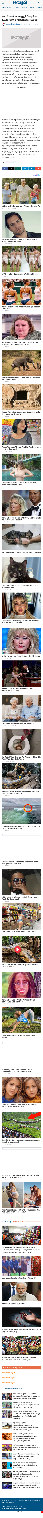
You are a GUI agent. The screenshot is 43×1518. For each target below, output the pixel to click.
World (39, 8)
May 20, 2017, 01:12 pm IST (31, 24)
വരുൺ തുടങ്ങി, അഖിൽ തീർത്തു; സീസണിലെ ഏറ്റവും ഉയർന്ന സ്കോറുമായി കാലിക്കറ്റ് (26, 1456)
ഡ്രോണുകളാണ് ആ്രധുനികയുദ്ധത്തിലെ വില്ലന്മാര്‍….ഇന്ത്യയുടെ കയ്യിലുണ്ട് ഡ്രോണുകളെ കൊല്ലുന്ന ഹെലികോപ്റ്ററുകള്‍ (25, 1427)
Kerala (24, 8)
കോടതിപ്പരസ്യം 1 (8, 1373)
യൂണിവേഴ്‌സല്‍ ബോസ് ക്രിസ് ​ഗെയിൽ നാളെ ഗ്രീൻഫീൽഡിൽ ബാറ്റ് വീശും (25, 1465)
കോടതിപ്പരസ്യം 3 (8, 1382)
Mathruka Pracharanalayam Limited (13, 1506)
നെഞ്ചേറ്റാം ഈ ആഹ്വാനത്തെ (13, 1303)
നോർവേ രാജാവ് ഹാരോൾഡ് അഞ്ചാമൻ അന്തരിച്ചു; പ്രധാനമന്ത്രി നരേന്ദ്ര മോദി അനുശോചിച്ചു (26, 1396)
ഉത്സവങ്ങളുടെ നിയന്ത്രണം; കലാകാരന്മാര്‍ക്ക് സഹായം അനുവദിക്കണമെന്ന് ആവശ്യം (19, 1358)
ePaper (16, 8)
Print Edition (10, 162)
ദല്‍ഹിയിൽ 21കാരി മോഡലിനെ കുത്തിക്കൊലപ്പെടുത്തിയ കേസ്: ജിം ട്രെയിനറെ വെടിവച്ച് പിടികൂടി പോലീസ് (27, 1415)
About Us (4, 1500)
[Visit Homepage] (20, 3)
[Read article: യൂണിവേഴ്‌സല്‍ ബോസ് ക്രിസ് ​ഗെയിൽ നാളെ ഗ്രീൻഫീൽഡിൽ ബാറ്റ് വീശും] (7, 1465)
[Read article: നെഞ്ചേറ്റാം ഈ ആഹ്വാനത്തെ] (21, 1291)
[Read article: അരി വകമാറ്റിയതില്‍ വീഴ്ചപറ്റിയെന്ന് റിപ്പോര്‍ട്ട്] (21, 1266)
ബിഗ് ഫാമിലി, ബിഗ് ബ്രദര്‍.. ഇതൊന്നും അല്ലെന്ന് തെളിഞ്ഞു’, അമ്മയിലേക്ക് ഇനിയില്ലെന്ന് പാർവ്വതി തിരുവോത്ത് (25, 1437)
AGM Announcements (8, 1503)
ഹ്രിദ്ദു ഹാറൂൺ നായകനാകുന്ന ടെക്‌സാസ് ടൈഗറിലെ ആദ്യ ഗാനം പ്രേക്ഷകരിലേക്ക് (26, 1447)
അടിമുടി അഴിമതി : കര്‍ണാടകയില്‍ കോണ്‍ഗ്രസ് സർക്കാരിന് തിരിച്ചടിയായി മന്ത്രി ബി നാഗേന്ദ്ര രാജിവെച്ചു (26, 1475)
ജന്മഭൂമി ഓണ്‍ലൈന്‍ (14, 24)
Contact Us (13, 1500)
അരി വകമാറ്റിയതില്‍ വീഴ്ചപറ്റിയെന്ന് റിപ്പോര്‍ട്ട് (18, 1278)
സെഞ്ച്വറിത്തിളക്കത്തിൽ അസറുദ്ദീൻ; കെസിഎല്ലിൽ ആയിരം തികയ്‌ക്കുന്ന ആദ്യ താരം (27, 1404)
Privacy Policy (34, 1500)
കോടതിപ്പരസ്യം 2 (8, 1377)
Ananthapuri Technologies (18, 1508)
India (32, 8)
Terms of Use (23, 1500)
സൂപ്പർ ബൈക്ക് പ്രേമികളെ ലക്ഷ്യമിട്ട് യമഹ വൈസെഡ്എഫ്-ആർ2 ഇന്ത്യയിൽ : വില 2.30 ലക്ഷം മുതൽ (27, 1485)
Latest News (6, 8)
